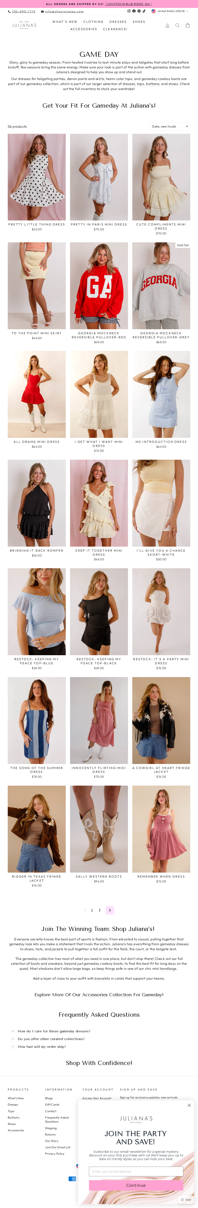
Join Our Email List (57, 1147)
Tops (11, 1111)
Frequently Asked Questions (57, 1119)
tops (140, 84)
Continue (136, 1185)
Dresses (118, 22)
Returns (50, 1134)
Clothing (93, 22)
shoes (173, 84)
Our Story (51, 1141)
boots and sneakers (46, 963)
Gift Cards (52, 1104)
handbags (168, 968)
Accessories (83, 29)
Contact (50, 1111)
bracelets (102, 978)
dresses (129, 84)
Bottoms (13, 1117)
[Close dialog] (189, 1105)
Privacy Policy (54, 1153)
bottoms (152, 84)
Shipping (51, 1128)
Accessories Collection (107, 995)
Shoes (139, 22)
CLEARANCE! (115, 29)
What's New (65, 22)
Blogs (49, 1098)
